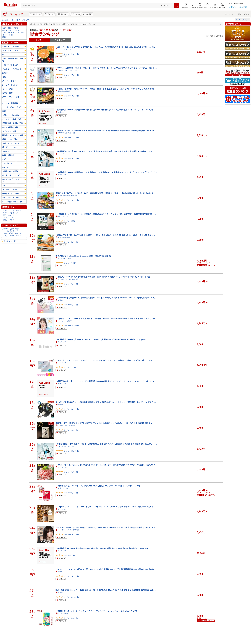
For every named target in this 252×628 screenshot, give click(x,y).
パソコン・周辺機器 (10, 103)
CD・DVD (6, 167)
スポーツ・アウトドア (10, 143)
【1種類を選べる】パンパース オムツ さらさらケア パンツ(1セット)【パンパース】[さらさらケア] (96, 611)
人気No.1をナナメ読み (11, 229)
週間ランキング (8, 215)
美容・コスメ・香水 (10, 28)
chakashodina (61, 154)
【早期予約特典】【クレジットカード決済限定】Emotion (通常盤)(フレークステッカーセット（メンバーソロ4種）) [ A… (106, 381)
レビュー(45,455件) (71, 597)
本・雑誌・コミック (10, 190)
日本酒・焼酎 (7, 93)
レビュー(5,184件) (71, 305)
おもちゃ (5, 151)
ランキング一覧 (9, 241)
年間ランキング (8, 220)
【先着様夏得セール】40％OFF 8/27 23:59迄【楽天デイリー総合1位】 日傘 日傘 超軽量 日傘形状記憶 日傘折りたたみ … (105, 151)
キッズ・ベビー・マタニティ (13, 33)
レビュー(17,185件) (71, 138)
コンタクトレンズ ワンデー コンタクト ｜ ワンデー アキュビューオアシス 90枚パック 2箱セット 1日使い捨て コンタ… (105, 360)
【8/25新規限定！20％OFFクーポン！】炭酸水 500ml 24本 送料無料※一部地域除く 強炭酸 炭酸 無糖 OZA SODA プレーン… (107, 444)
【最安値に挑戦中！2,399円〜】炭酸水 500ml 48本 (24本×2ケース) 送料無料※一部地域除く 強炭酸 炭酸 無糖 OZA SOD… (106, 130)
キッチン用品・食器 (10, 127)
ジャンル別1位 (87, 14)
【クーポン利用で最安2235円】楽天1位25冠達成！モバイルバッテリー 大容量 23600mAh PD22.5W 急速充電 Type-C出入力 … (107, 298)
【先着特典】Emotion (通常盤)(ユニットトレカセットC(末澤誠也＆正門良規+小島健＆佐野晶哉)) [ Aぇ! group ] (101, 339)
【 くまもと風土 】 (64, 49)
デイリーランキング (10, 213)
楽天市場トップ (8, 20)
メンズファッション (10, 51)
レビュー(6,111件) (71, 430)
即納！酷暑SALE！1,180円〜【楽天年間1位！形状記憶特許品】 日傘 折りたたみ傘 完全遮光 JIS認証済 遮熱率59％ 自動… (106, 590)
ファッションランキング (11, 236)
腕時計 (4, 37)
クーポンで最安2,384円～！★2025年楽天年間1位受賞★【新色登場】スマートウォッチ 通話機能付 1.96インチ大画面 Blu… (106, 402)
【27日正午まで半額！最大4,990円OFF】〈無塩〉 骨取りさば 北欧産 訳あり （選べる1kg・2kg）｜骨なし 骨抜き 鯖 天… (106, 89)
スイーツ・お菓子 (9, 81)
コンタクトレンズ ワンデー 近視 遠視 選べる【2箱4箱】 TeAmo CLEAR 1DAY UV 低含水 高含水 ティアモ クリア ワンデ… (106, 318)
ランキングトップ (35, 14)
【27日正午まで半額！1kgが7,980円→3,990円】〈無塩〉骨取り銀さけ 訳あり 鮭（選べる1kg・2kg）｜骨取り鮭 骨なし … (106, 235)
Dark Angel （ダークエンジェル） (68, 70)
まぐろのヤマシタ (63, 467)
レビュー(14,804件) (71, 54)
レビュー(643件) (70, 263)
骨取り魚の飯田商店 (64, 91)
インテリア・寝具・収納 (11, 119)
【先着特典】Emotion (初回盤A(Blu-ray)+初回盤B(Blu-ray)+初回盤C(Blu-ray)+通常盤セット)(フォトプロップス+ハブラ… (106, 110)
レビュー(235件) (70, 221)
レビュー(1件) (69, 555)
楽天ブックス (62, 112)
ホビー (4, 159)
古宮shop (60, 300)
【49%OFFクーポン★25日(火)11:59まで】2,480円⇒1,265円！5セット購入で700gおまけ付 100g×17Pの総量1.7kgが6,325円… (106, 465)
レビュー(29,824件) (71, 534)
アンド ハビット (63, 509)
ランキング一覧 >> (242, 20)
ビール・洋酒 (7, 35)
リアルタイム (75, 14)
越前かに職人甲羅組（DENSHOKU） (69, 195)
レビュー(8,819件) (71, 618)
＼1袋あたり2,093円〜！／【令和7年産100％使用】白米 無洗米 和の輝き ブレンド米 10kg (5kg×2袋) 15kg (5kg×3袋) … (104, 277)
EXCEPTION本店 (63, 216)
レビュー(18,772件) (71, 200)
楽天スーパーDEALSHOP (65, 258)
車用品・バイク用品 (10, 171)
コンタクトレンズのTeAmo (66, 321)
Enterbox (60, 404)
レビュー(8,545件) (71, 493)
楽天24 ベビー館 (63, 488)
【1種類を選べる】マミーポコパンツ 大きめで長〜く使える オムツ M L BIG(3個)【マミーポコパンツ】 (98, 486)
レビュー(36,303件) (71, 576)
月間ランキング (8, 218)
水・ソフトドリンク (10, 85)
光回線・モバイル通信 (10, 115)
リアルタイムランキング (11, 211)
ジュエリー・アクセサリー (12, 69)
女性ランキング (63, 14)
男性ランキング (50, 14)
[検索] (176, 5)
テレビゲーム (7, 163)
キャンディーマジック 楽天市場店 (68, 530)
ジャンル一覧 (229, 14)
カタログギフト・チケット (12, 198)
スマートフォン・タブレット (12, 98)
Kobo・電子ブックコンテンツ (13, 202)
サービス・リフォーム (10, 194)
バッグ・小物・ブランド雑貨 (12, 60)
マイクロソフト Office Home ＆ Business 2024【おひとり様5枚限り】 (84, 256)
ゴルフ (4, 186)
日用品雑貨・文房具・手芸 (12, 123)
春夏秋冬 (60, 592)
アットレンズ (62, 362)
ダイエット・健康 (9, 131)
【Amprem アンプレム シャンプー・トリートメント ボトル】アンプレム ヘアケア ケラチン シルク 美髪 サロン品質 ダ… (106, 507)
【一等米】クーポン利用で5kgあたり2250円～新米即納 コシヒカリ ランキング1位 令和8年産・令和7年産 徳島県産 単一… (106, 214)
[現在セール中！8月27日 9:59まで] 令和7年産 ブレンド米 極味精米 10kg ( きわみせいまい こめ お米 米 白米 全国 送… (104, 423)
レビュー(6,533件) (71, 284)
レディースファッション (11, 47)
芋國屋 (60, 571)
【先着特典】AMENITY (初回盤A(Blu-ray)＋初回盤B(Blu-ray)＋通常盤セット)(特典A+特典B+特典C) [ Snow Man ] (102, 548)
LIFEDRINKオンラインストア (66, 133)
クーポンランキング (10, 231)
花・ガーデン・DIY (9, 147)
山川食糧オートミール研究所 (66, 425)
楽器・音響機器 (8, 155)
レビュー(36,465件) (71, 96)
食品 (4, 77)
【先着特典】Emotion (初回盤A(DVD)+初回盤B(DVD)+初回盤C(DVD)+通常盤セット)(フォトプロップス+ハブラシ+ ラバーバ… (108, 172)
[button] (193, 5)
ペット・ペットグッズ (10, 30)
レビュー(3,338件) (71, 472)
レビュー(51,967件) (71, 451)
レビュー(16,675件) (71, 158)
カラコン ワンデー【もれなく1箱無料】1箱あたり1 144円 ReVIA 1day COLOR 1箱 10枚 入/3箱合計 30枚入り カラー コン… (106, 527)
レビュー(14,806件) (71, 326)
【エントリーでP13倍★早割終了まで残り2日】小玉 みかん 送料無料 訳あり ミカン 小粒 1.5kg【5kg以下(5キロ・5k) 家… (105, 47)
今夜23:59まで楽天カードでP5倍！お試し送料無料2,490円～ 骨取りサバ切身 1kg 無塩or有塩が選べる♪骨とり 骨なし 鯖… (105, 193)
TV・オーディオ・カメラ (12, 107)
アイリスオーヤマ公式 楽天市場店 (68, 279)
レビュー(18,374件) (71, 75)
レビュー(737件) (70, 367)
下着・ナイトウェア (10, 65)
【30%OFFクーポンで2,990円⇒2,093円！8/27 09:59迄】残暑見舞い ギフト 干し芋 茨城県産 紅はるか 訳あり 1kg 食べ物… (106, 569)
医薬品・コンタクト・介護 (12, 135)
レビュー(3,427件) (71, 242)
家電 (4, 111)
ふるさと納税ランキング (11, 233)
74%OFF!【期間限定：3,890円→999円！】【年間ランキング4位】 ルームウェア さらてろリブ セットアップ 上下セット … (106, 68)
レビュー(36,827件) (71, 409)
